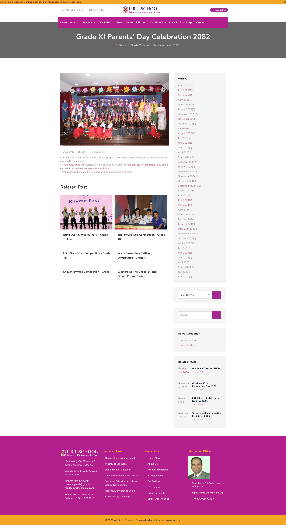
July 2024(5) (184, 195)
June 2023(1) (185, 252)
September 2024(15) (189, 186)
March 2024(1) (186, 214)
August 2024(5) (186, 190)
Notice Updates (188, 340)
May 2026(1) (185, 95)
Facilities (105, 22)
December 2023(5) (188, 229)
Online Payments (156, 493)
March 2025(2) (186, 157)
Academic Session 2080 (206, 368)
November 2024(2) (188, 176)
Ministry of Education (116, 464)
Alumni (173, 22)
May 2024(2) (185, 205)
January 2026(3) (186, 109)
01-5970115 (96, 10)
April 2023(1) (185, 262)
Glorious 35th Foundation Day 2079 (204, 385)
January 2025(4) (186, 166)
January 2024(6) (186, 224)
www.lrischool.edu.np (150, 520)
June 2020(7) (185, 276)
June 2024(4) (185, 200)
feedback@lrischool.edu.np (80, 488)
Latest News (154, 458)
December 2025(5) (188, 114)
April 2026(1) (185, 99)
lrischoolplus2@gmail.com (79, 484)
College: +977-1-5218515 (79, 498)
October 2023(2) (187, 238)
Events (129, 22)
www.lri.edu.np (173, 520)
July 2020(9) (184, 272)
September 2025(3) (188, 128)
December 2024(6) (188, 171)
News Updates (100, 151)
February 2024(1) (187, 219)
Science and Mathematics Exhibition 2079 (206, 415)
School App (186, 22)
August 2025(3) (186, 133)
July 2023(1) (184, 248)
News (119, 22)
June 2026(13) (185, 90)
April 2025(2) (185, 152)
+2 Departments (156, 475)
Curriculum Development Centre (121, 475)
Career (200, 22)
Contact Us (220, 10)
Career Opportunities (158, 498)
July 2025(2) (184, 138)
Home (63, 22)
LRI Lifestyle (154, 487)
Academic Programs (157, 469)
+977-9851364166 (203, 499)
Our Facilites (153, 481)
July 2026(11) (185, 85)
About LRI (152, 464)
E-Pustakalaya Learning (117, 496)
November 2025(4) (188, 119)
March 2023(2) (186, 267)
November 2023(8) (188, 233)
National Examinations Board (120, 458)
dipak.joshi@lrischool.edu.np (207, 492)
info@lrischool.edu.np (73, 10)
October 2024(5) (187, 181)
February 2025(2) (187, 162)
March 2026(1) (186, 104)
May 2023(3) (185, 257)
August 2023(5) (186, 243)
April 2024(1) (185, 209)
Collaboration (158, 22)
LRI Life (140, 22)
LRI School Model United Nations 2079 (206, 400)
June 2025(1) (185, 142)
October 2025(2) (187, 123)
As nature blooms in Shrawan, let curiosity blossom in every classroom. (41, 2)
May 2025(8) (185, 147)
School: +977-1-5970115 (79, 494)
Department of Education (118, 469)
